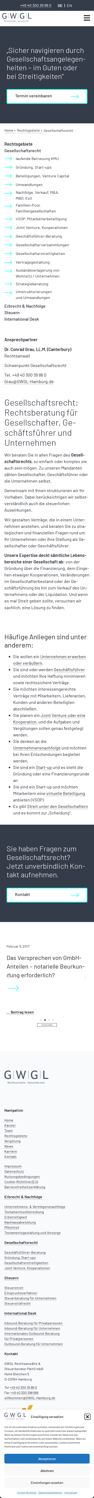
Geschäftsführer (69, 669)
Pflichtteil (11, 1227)
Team (8, 1130)
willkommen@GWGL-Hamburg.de (29, 1398)
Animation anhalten (47, 1025)
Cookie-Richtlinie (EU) (21, 1182)
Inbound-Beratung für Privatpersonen (33, 1323)
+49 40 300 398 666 (24, 1392)
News (8, 1146)
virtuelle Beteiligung (65, 793)
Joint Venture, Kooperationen (27, 1268)
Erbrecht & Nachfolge (24, 305)
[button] (87, 1417)
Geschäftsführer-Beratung (25, 1252)
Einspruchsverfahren (20, 1293)
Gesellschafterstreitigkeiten (26, 1263)
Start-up (44, 767)
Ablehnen (47, 1471)
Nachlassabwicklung (20, 1222)
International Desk (21, 318)
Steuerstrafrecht (17, 1303)
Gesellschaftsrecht (22, 150)
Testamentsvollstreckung (24, 1212)
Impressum (70, 1492)
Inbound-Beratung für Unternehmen (32, 1328)
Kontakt (10, 1156)
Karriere (10, 1151)
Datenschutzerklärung (50, 1492)
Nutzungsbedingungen (22, 1176)
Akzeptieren (47, 1459)
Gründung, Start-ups (20, 1257)
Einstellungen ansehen (47, 1483)
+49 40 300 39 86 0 (35, 5)
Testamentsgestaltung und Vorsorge (32, 1232)
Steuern (12, 312)
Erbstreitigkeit (15, 1217)
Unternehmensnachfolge (37, 747)
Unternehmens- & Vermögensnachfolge (34, 1206)
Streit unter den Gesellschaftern (57, 806)
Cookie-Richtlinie (26, 1492)
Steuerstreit (13, 1288)
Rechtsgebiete (15, 1136)
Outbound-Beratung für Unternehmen (33, 1344)
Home (8, 1120)
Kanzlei (10, 1125)
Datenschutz (14, 1171)
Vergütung (12, 1141)
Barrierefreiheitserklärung (24, 1187)
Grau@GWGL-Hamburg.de (29, 381)
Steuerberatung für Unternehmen (30, 1298)
